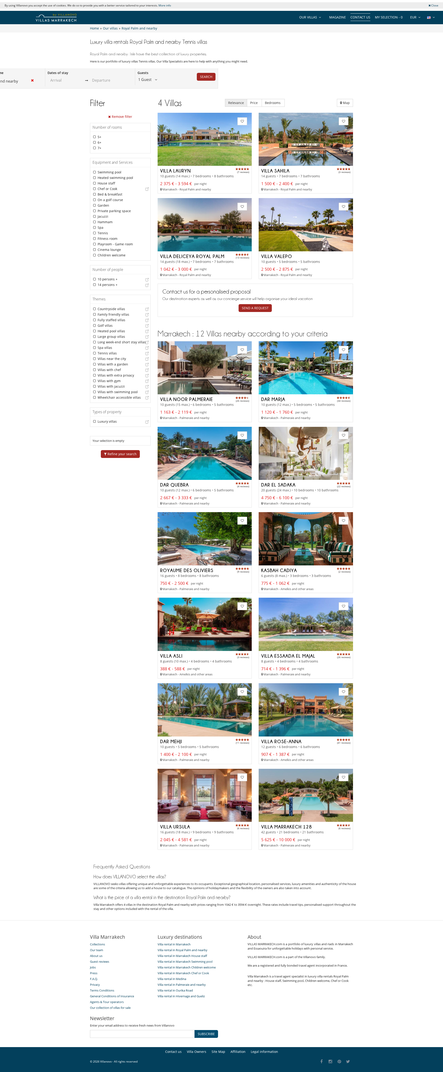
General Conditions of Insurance (112, 996)
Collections (97, 944)
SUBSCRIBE (206, 1034)
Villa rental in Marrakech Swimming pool (185, 961)
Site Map (218, 1051)
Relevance (236, 103)
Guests (143, 73)
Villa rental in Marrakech (174, 944)
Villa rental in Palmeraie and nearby (182, 985)
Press (93, 973)
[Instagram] (330, 1062)
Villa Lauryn (175, 170)
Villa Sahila (275, 170)
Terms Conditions (102, 990)
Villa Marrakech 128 (286, 826)
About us (96, 956)
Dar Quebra (174, 484)
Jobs (93, 967)
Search (206, 76)
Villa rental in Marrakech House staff (182, 956)
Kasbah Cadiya (279, 570)
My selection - (389, 17)
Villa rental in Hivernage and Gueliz (181, 996)
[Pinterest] (339, 1062)
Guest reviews (99, 961)
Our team (96, 950)
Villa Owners (196, 1051)
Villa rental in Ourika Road (175, 990)
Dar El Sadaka (278, 484)
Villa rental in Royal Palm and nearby (182, 950)
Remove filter (121, 116)
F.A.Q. (94, 979)
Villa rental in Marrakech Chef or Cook (183, 973)
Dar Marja (273, 399)
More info (165, 5)
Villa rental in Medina (172, 979)
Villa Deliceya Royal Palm (192, 256)
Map (346, 103)
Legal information (264, 1051)
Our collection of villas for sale (110, 1008)
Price (254, 103)
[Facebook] (321, 1062)
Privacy (95, 985)
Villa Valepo (276, 256)
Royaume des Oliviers (186, 570)
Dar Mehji (171, 741)
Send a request (255, 308)
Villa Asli (171, 655)
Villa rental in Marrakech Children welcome (187, 967)
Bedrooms (273, 103)
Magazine (337, 17)
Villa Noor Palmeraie (186, 399)
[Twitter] (348, 1062)
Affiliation (237, 1051)
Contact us (360, 17)
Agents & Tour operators (107, 1002)
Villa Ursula (175, 826)
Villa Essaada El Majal (288, 655)
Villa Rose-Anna (281, 741)
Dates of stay (58, 73)
